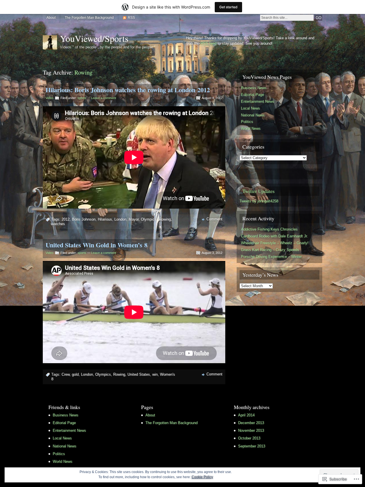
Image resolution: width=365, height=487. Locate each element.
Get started (228, 7)
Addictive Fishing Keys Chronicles (269, 229)
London (120, 219)
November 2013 (251, 430)
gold (75, 374)
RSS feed (208, 43)
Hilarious (105, 219)
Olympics (149, 219)
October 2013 (249, 438)
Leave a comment (103, 98)
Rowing (165, 219)
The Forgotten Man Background (89, 18)
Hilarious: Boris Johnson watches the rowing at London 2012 (128, 89)
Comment (214, 219)
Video (49, 98)
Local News (250, 108)
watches (58, 224)
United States (138, 374)
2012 (66, 219)
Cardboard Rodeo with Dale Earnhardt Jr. (274, 236)
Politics (247, 122)
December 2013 (251, 423)
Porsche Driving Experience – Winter (271, 256)
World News (251, 128)
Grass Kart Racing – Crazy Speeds (270, 250)
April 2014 (246, 415)
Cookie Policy (202, 477)
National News (253, 115)
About (51, 18)
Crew (66, 374)
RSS (131, 18)
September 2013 (251, 446)
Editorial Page (252, 95)
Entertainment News (257, 101)
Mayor (134, 219)
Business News (254, 88)
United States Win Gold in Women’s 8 (96, 245)
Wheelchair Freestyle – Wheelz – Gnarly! (275, 243)
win (155, 374)
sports (82, 98)
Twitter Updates (258, 191)
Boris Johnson (84, 219)
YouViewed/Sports (94, 38)
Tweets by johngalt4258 (259, 201)
